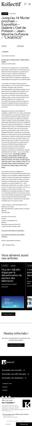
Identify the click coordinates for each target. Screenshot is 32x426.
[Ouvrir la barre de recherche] (25, 4)
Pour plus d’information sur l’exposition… (12, 230)
